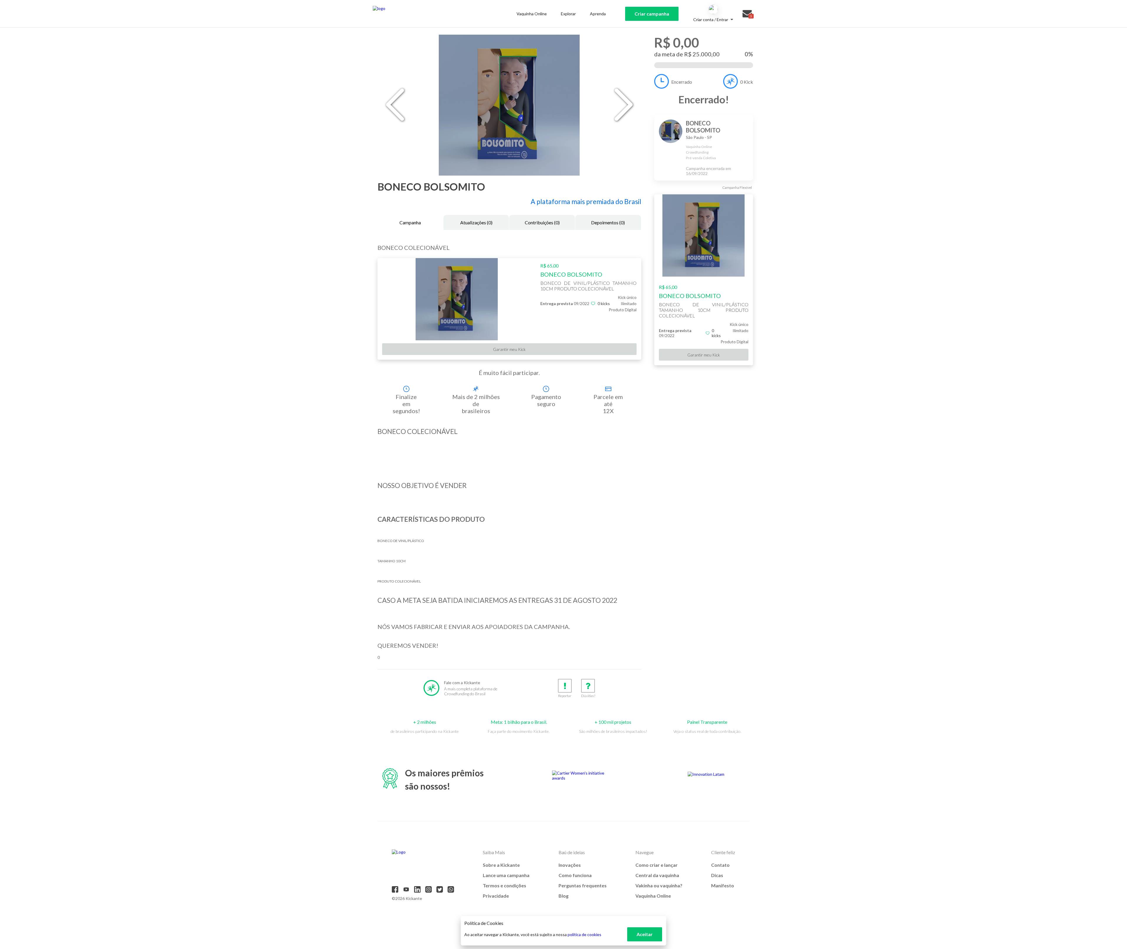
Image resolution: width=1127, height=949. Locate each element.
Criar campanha (652, 13)
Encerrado (681, 82)
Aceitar (645, 934)
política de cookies (584, 934)
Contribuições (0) (542, 222)
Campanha (410, 222)
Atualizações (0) (476, 222)
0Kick (746, 82)
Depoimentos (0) (608, 222)
